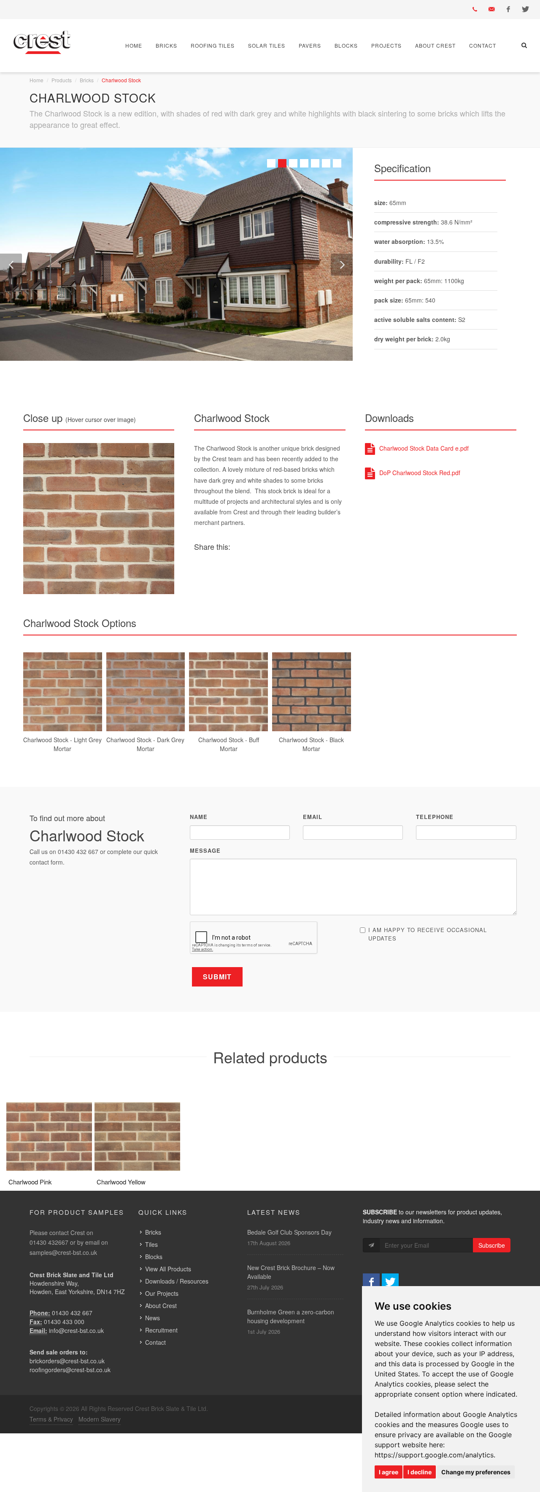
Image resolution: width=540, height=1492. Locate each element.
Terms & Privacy (51, 1419)
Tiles (151, 1244)
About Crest (435, 45)
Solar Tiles (266, 45)
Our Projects (161, 1293)
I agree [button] (388, 1472)
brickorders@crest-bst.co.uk (67, 1361)
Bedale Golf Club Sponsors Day (289, 1232)
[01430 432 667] (474, 9)
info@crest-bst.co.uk (76, 1330)
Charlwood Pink (30, 1181)
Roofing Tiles (213, 45)
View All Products (168, 1269)
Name (199, 817)
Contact (482, 45)
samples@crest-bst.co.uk (63, 1252)
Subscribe (491, 1245)
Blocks (346, 45)
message (205, 850)
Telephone (435, 817)
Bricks (166, 45)
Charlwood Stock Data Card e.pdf (424, 448)
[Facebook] (508, 9)
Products (61, 80)
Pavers (310, 45)
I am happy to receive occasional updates (427, 934)
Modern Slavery (99, 1419)
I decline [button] (420, 1472)
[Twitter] (525, 9)
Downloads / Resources (176, 1281)
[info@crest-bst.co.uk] (491, 9)
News (152, 1318)
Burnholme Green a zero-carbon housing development (290, 1316)
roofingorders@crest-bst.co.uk (70, 1369)
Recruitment (161, 1330)
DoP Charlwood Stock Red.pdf (419, 472)
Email (312, 817)
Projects (386, 45)
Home (133, 45)
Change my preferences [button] (475, 1472)
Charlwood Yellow (121, 1181)
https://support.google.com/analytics (434, 1455)
